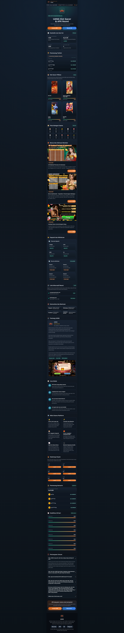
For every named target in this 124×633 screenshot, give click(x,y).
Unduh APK (55, 28)
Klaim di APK (71, 171)
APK (60, 626)
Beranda (54, 626)
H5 (64, 626)
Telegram (69, 626)
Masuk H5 (69, 28)
